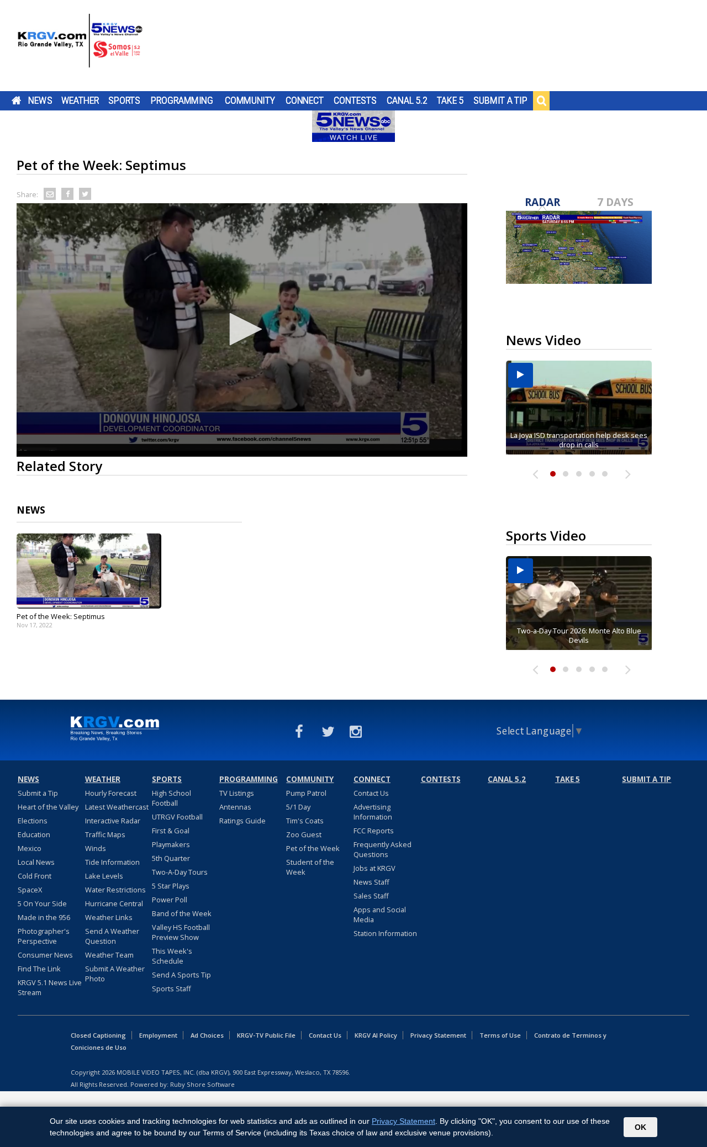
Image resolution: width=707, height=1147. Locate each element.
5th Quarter (171, 858)
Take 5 (450, 100)
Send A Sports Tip (181, 975)
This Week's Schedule (172, 956)
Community (250, 100)
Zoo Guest (303, 834)
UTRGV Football (177, 817)
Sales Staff (371, 896)
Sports (124, 100)
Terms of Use (500, 1035)
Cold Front (34, 876)
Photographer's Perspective (44, 936)
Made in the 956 (44, 917)
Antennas (235, 807)
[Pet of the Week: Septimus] (89, 571)
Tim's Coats (305, 821)
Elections (33, 821)
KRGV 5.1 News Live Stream (50, 987)
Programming (182, 100)
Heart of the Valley (48, 807)
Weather (80, 100)
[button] (242, 329)
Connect (305, 100)
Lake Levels (104, 876)
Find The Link (39, 969)
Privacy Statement (438, 1035)
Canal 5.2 (407, 100)
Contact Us (371, 793)
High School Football (171, 798)
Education (34, 834)
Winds (95, 848)
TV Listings (236, 793)
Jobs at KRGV (374, 868)
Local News (36, 862)
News (40, 100)
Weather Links (109, 917)
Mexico (29, 848)
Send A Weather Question (112, 936)
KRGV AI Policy (376, 1035)
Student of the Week (310, 867)
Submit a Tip (500, 100)
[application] (242, 330)
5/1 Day (298, 807)
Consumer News (45, 955)
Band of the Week (182, 913)
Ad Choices (207, 1035)
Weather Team (109, 955)
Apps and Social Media (380, 914)
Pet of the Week (313, 848)
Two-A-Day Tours (180, 872)
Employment (158, 1035)
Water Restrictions (115, 890)
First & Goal (170, 831)
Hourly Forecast (110, 793)
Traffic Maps (105, 834)
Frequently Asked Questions (382, 849)
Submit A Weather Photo (115, 974)
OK (640, 1127)
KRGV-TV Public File (266, 1035)
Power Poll (169, 900)
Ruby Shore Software (202, 1084)
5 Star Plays (170, 886)
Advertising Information (373, 812)
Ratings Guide (242, 821)
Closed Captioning (98, 1035)
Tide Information (112, 862)
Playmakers (171, 844)
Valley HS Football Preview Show (181, 932)
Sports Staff (171, 988)
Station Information (385, 933)
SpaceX (30, 890)
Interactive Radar (112, 821)
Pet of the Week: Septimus (61, 616)
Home (16, 100)
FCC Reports (374, 831)
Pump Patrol (306, 793)
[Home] (80, 47)
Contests (355, 100)
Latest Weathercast (117, 807)
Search (541, 100)
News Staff (371, 882)
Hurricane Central (114, 903)
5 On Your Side (42, 903)
